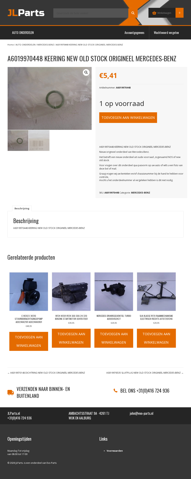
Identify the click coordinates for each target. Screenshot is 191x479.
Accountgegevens (134, 32)
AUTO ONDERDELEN (23, 32)
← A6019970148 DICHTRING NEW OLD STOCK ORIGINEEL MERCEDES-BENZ (46, 372)
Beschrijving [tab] (22, 208)
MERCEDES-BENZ (45, 44)
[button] (86, 72)
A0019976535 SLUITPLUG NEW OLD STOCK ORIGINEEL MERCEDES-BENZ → (145, 372)
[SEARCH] (133, 13)
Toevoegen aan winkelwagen (128, 117)
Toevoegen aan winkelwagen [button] (29, 341)
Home (10, 44)
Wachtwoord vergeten (166, 32)
